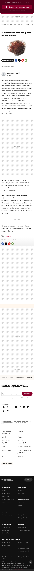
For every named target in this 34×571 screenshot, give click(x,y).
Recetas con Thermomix (6, 432)
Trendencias (6, 527)
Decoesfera (5, 530)
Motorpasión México (24, 557)
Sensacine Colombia (24, 551)
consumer (8, 236)
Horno (4, 456)
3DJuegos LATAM (23, 542)
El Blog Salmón (22, 527)
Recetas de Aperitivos (6, 442)
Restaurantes (6, 450)
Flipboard (22, 60)
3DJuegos (20, 490)
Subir (27, 480)
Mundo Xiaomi (6, 502)
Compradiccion (6, 533)
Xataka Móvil (6, 493)
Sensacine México (23, 548)
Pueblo (27, 24)
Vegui (4, 437)
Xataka (4, 490)
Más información (18, 569)
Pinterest (24, 406)
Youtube (15, 406)
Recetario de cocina (14, 240)
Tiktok (3, 410)
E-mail (26, 60)
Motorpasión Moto (23, 518)
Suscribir (27, 394)
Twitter (19, 60)
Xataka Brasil (6, 545)
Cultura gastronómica (22, 442)
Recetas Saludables (24, 447)
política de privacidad (26, 397)
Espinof (20, 505)
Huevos (20, 456)
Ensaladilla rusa (19, 377)
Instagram (19, 406)
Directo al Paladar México (7, 557)
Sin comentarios (8, 60)
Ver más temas (7, 463)
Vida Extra (21, 493)
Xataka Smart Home (8, 499)
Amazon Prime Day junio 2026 (24, 452)
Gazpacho (30, 377)
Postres (20, 431)
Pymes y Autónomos (24, 530)
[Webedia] (7, 481)
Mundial (20, 24)
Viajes (20, 437)
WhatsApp (3, 406)
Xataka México (6, 542)
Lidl (15, 24)
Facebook (16, 60)
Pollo (4, 447)
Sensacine (21, 502)
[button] (13, 73)
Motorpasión (21, 515)
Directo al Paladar (7, 515)
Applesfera (5, 496)
